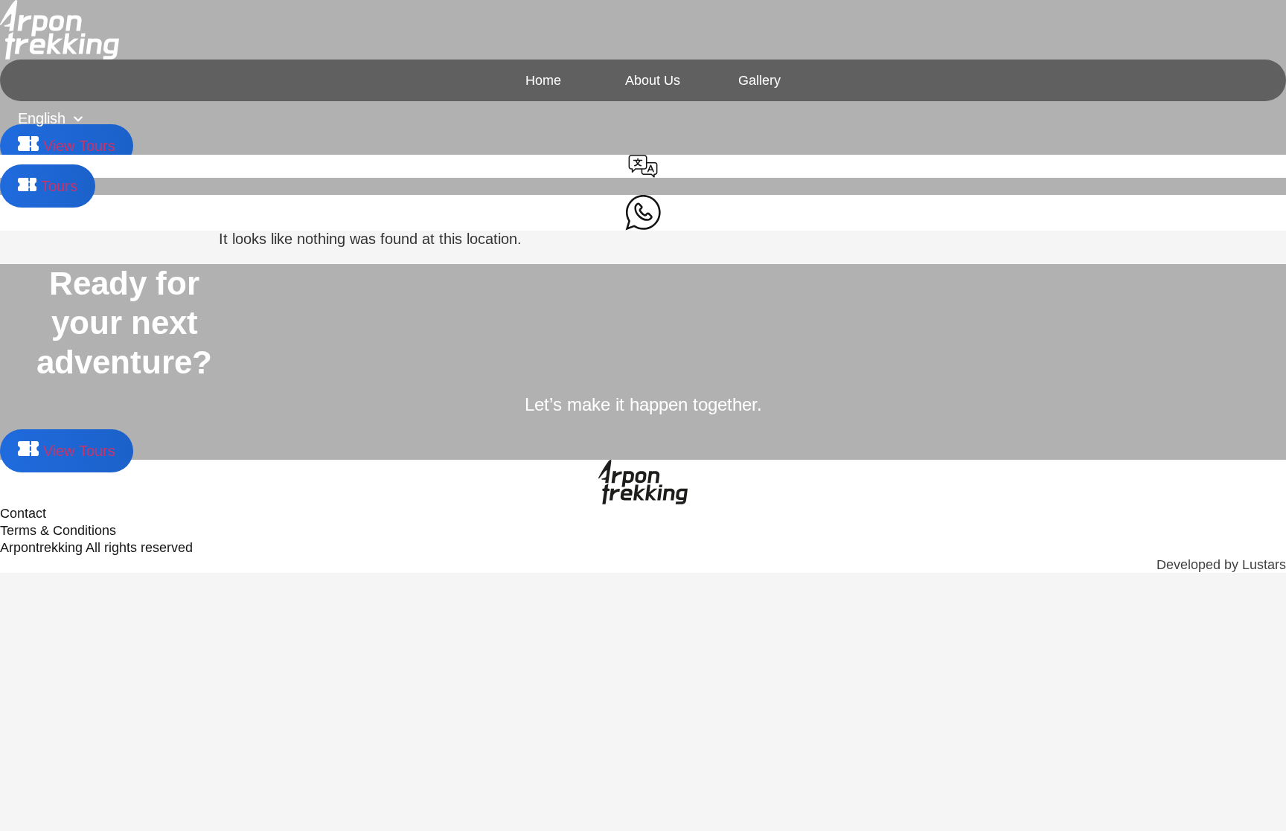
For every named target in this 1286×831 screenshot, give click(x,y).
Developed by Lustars (1221, 564)
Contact (23, 513)
